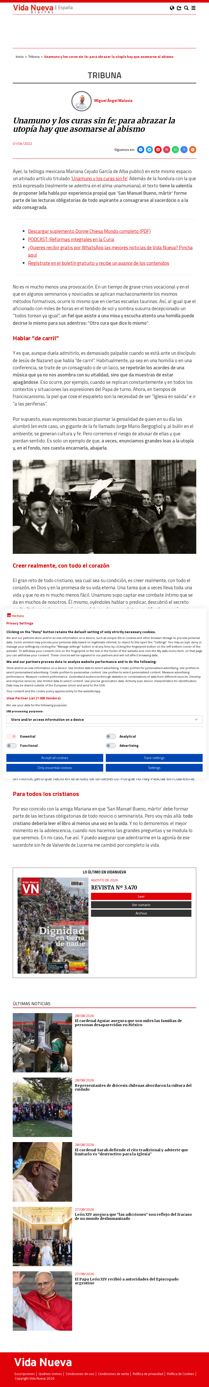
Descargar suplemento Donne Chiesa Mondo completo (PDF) (89, 231)
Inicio (20, 56)
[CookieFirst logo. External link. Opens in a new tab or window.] (15, 615)
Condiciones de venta (113, 1374)
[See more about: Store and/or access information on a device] (196, 719)
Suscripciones (24, 1374)
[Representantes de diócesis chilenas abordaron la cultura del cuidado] (42, 1107)
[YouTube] (158, 149)
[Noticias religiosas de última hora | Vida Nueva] (33, 8)
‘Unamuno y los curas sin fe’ (99, 178)
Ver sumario (141, 904)
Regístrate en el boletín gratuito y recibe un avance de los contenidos (98, 263)
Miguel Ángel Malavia (113, 100)
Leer (141, 896)
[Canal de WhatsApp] (175, 149)
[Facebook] (140, 149)
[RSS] (192, 149)
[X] (149, 149)
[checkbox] (11, 736)
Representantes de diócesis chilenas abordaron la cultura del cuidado (133, 1087)
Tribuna (34, 56)
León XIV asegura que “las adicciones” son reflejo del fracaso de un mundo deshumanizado (133, 1216)
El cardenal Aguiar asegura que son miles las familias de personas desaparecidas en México (128, 1022)
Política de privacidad (148, 1374)
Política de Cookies (180, 1374)
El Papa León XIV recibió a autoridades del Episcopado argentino (127, 1281)
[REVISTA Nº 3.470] (53, 925)
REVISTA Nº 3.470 (114, 887)
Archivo (141, 913)
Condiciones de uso (80, 1374)
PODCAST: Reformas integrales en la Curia (71, 239)
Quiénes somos (50, 1374)
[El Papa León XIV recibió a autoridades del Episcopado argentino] (42, 1301)
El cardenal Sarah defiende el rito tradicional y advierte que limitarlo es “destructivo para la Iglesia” (131, 1152)
